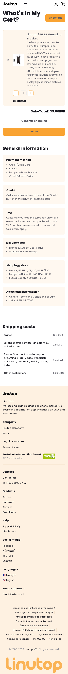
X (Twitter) (9, 550)
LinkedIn (7, 560)
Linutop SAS (31, 649)
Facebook (8, 545)
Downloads (9, 512)
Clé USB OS (39, 638)
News (6, 433)
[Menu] (25, 4)
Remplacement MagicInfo (20, 634)
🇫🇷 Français (9, 575)
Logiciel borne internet (50, 634)
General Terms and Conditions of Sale (32, 296)
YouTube (8, 555)
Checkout (55, 17)
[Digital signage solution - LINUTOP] (10, 4)
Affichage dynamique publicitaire (34, 616)
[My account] (56, 4)
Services (7, 507)
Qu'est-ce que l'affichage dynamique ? (34, 608)
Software (8, 497)
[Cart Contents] (63, 4)
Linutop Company (13, 428)
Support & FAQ (11, 526)
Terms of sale (11, 447)
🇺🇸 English (8, 580)
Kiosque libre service (18, 638)
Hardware (8, 502)
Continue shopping (34, 121)
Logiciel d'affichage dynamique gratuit (34, 630)
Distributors (9, 531)
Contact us (9, 477)
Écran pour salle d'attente (34, 625)
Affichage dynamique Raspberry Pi (34, 612)
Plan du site (55, 638)
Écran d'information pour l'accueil (34, 621)
